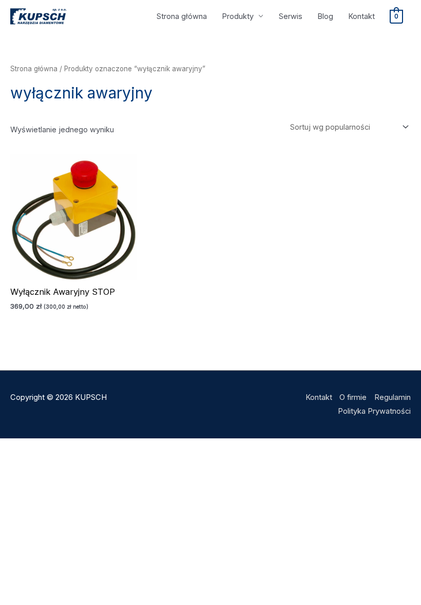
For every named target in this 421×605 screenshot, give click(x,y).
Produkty (238, 16)
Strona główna (182, 16)
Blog (325, 16)
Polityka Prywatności (374, 411)
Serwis (290, 16)
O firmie (353, 397)
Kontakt (361, 16)
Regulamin (392, 397)
